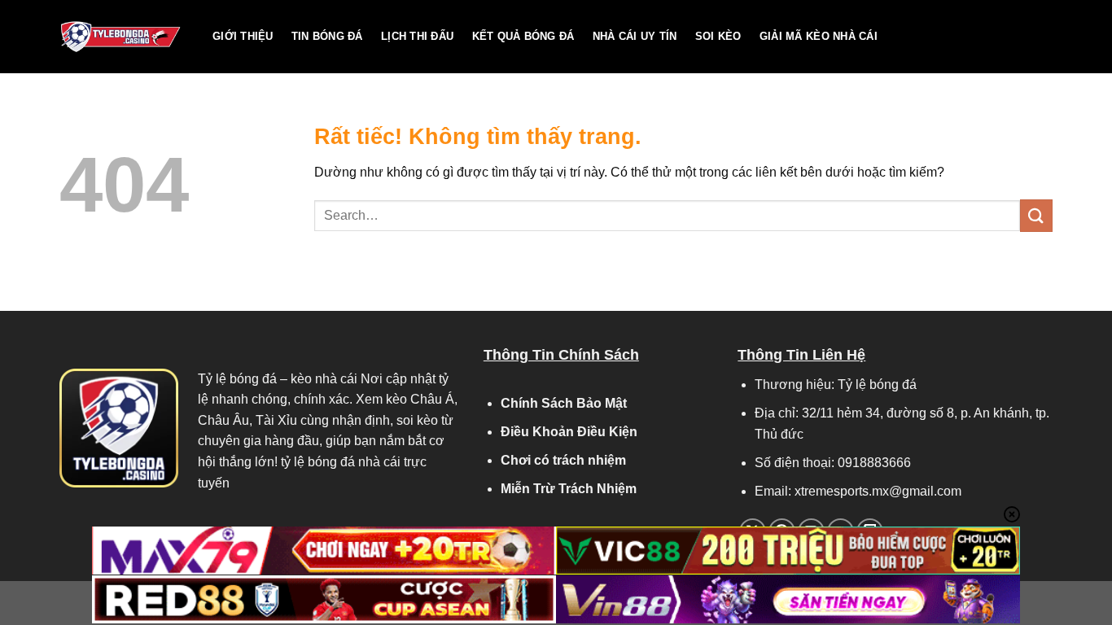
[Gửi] (1036, 215)
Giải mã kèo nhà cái (819, 36)
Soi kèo (718, 36)
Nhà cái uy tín (635, 36)
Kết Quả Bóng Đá (523, 36)
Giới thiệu (243, 36)
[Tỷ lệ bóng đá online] (123, 36)
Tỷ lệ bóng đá (237, 379)
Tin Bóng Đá (327, 36)
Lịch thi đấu (417, 36)
